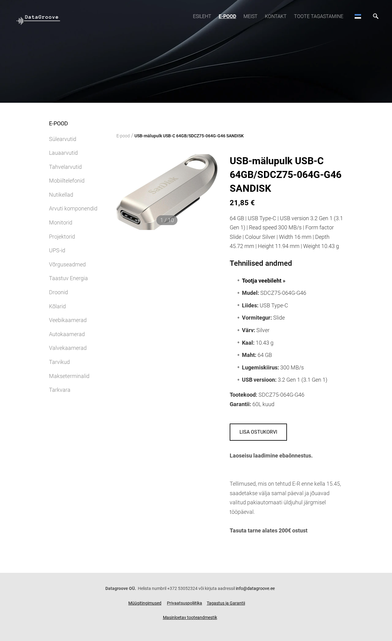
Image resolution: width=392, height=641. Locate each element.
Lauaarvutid (63, 153)
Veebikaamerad (68, 320)
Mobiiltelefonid (67, 180)
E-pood (227, 16)
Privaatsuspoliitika (184, 603)
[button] (358, 16)
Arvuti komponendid (73, 208)
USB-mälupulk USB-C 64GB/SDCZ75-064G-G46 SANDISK (189, 135)
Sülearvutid (62, 139)
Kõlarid (57, 306)
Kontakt (276, 16)
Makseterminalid (69, 376)
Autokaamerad (67, 334)
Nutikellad (61, 194)
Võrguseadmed (67, 264)
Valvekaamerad (68, 348)
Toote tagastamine (318, 16)
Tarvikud (59, 362)
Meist (250, 16)
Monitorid (60, 222)
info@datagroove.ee (255, 588)
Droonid (58, 292)
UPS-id (57, 250)
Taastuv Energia (68, 278)
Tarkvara (59, 390)
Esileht (202, 16)
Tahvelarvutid (65, 167)
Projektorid (62, 236)
